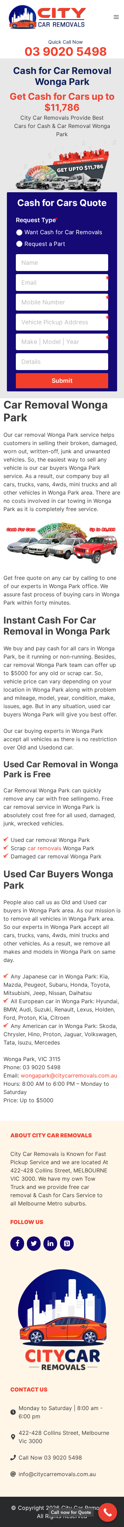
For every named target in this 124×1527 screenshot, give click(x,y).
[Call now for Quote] (107, 1512)
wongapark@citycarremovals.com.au (69, 1075)
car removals (44, 848)
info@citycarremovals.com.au (57, 1474)
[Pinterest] (67, 1243)
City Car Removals (85, 1507)
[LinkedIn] (50, 1243)
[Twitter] (34, 1243)
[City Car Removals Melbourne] (46, 16)
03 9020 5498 (65, 51)
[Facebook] (17, 1243)
